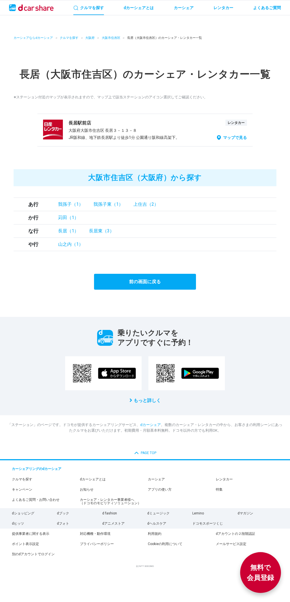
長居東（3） (101, 231)
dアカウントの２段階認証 (235, 534)
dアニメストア (113, 523)
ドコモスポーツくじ (207, 523)
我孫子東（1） (108, 204)
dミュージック (158, 513)
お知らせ (86, 489)
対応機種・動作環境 (95, 534)
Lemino (198, 513)
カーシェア (156, 479)
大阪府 (90, 38)
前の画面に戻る (145, 281)
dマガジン (245, 513)
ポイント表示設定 (25, 544)
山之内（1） (70, 244)
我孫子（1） (70, 204)
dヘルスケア (156, 523)
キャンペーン (22, 489)
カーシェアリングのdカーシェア (36, 469)
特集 (219, 489)
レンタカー (224, 479)
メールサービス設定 (231, 544)
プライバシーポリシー (97, 544)
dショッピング (23, 513)
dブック (63, 513)
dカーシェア (150, 425)
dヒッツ (18, 523)
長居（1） (68, 231)
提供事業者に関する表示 (30, 534)
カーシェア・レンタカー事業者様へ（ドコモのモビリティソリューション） (110, 501)
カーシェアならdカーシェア (33, 38)
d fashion (109, 513)
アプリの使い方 (160, 489)
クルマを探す (69, 38)
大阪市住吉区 (111, 38)
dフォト (63, 523)
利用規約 (154, 534)
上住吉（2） (146, 204)
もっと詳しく (147, 400)
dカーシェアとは (93, 479)
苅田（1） (68, 217)
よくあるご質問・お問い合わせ (35, 500)
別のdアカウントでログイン (33, 554)
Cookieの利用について (165, 544)
